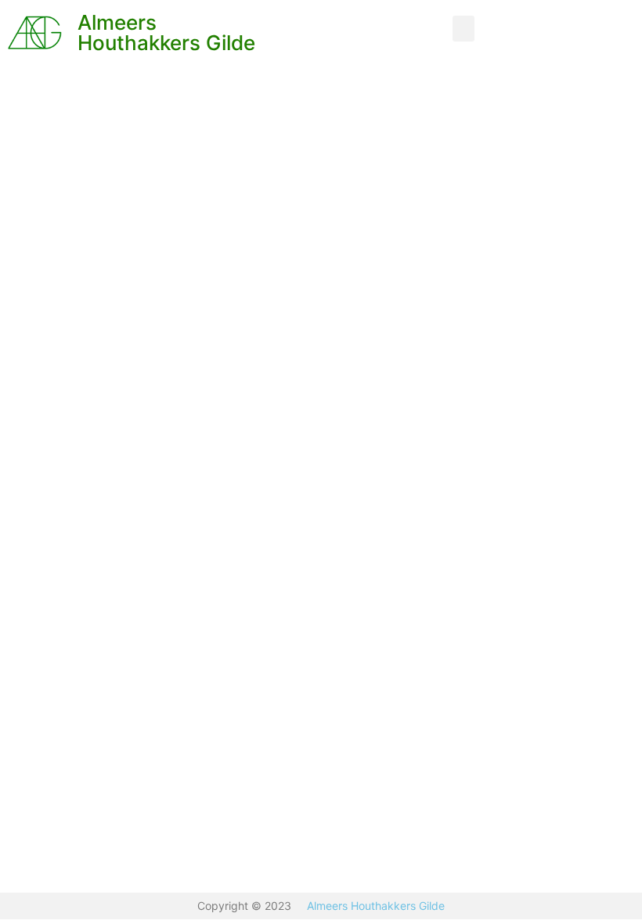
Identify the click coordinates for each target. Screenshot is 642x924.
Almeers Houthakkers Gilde (166, 32)
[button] (463, 29)
